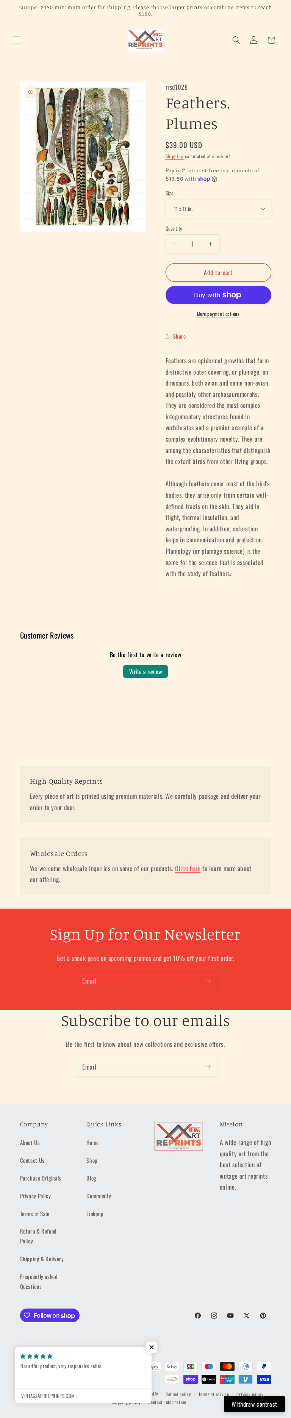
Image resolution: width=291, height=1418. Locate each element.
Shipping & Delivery (42, 1258)
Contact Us (32, 1160)
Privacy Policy (35, 1196)
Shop (92, 1160)
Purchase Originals (40, 1178)
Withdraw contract (254, 1404)
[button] (16, 40)
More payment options (218, 314)
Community (98, 1196)
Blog (91, 1178)
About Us (30, 1142)
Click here (187, 868)
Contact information (167, 1402)
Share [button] (179, 336)
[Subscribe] (208, 981)
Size (170, 193)
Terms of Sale (35, 1213)
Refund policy (178, 1394)
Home (92, 1142)
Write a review (145, 671)
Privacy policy (249, 1394)
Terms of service (214, 1394)
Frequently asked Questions (39, 1281)
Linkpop (94, 1213)
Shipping (175, 156)
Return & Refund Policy (38, 1236)
